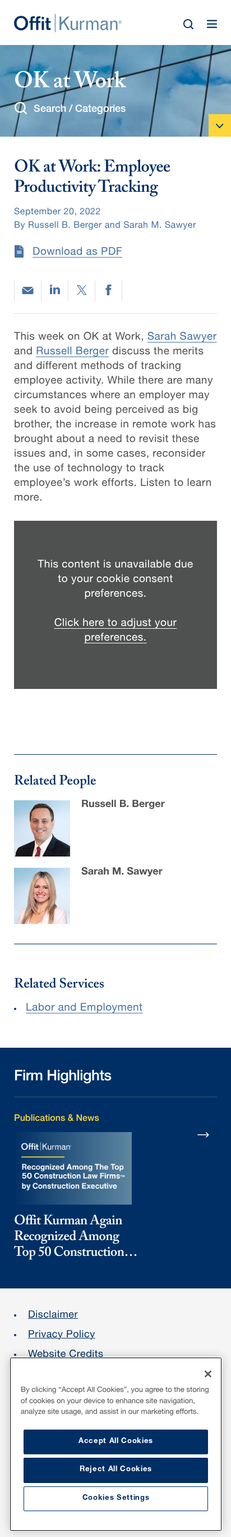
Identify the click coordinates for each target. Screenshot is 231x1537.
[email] (28, 290)
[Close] (208, 1374)
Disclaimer (53, 1316)
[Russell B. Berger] (42, 828)
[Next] (204, 1134)
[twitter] (81, 291)
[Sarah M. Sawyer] (42, 896)
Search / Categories (80, 110)
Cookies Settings (116, 1498)
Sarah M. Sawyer (122, 873)
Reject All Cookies (116, 1469)
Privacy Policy (61, 1336)
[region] (116, 1444)
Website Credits (66, 1355)
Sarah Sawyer (182, 337)
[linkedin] (54, 291)
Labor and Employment (84, 1008)
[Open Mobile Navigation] (220, 125)
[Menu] (212, 24)
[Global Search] (188, 24)
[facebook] (108, 291)
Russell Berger (72, 352)
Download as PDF (77, 252)
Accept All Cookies (115, 1441)
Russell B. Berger (123, 805)
